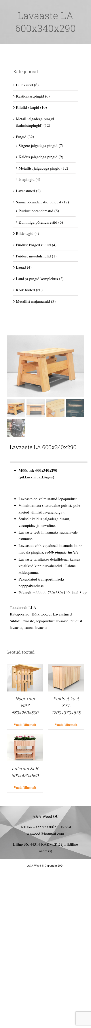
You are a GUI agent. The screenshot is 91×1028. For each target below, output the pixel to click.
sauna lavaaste (36, 627)
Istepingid (26, 179)
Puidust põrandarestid (36, 210)
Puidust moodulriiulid (33, 256)
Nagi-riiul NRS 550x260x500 (25, 705)
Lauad (21, 267)
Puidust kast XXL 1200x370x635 (66, 705)
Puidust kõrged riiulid (33, 244)
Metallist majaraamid (33, 301)
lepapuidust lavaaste (52, 620)
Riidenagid (24, 233)
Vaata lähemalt (25, 724)
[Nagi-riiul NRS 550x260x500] (25, 667)
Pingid (21, 136)
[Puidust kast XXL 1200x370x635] (66, 667)
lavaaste (27, 620)
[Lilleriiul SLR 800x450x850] (25, 737)
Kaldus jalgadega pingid (38, 156)
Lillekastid (24, 84)
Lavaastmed (62, 614)
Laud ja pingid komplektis (37, 278)
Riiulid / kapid (27, 107)
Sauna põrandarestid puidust (38, 202)
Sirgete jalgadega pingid (38, 145)
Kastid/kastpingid (30, 96)
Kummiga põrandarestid (38, 222)
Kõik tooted (41, 614)
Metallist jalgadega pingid (39, 168)
